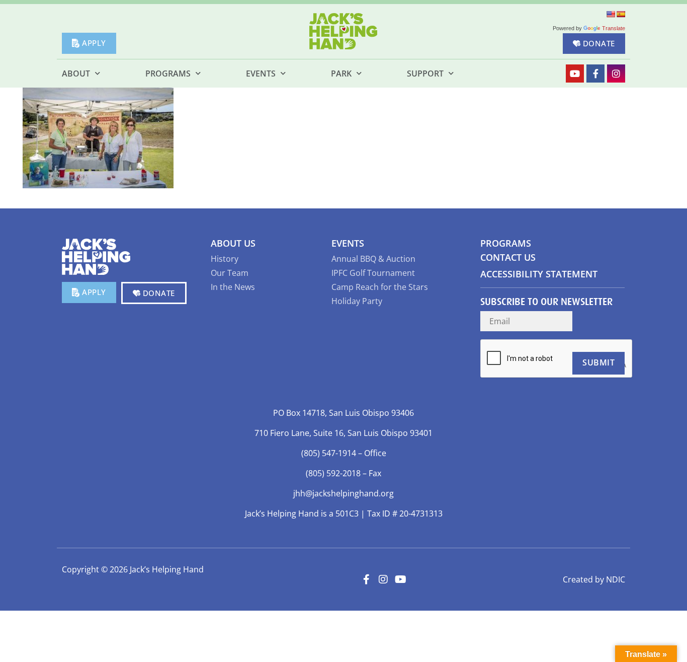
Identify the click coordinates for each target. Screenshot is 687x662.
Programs (168, 73)
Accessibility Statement (538, 274)
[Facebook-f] (595, 73)
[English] (610, 14)
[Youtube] (575, 73)
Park (341, 73)
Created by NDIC (594, 579)
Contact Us (508, 257)
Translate (613, 28)
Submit (598, 362)
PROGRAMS (505, 243)
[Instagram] (616, 73)
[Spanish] (620, 14)
